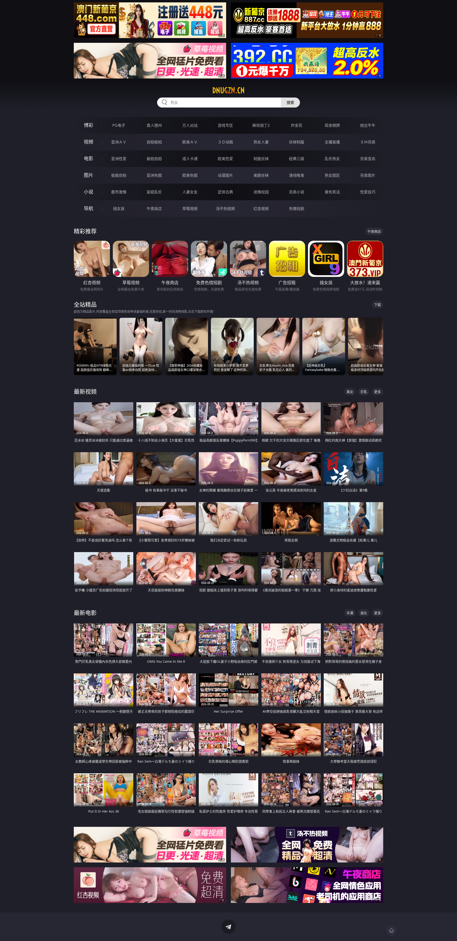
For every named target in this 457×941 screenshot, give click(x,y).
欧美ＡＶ (190, 142)
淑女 (363, 613)
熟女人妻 (261, 142)
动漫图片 (225, 175)
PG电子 (118, 125)
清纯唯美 (296, 175)
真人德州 (154, 125)
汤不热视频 (225, 208)
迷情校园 (261, 192)
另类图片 (367, 175)
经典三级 (296, 158)
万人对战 (190, 125)
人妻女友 (190, 192)
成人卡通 (190, 158)
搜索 (290, 102)
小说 (88, 192)
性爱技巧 (367, 192)
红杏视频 (261, 208)
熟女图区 (332, 175)
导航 (88, 208)
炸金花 (296, 125)
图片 (88, 175)
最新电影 (85, 613)
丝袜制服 (296, 142)
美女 (350, 391)
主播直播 (332, 142)
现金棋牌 (332, 125)
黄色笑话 (332, 192)
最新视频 (85, 391)
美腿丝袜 (261, 175)
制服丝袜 (261, 158)
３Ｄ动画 (225, 142)
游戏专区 (225, 125)
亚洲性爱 (118, 158)
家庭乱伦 (154, 192)
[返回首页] (391, 930)
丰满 (350, 613)
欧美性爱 (225, 158)
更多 (377, 391)
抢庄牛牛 (367, 125)
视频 (88, 142)
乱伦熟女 (332, 158)
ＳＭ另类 (367, 142)
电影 (88, 158)
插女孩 (118, 208)
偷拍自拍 (154, 158)
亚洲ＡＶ (118, 142)
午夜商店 (154, 208)
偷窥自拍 (118, 175)
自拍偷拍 (154, 142)
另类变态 (367, 158)
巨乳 (363, 391)
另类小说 (296, 192)
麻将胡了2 (261, 125)
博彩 (88, 125)
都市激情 (118, 192)
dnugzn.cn (228, 90)
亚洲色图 (154, 175)
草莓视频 (190, 208)
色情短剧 (296, 208)
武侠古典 (225, 192)
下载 (377, 304)
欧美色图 (190, 175)
